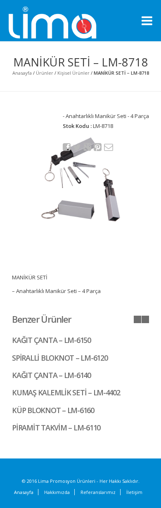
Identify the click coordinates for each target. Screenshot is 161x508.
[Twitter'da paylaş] (77, 147)
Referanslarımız (98, 492)
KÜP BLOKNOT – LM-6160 (53, 410)
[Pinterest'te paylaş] (98, 147)
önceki (137, 319)
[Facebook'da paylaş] (67, 147)
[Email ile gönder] (108, 147)
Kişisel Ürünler (73, 73)
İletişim (134, 492)
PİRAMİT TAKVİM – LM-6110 (56, 427)
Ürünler (44, 73)
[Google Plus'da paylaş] (87, 147)
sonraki (145, 319)
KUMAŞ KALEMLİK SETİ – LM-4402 (66, 392)
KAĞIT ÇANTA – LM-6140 (51, 375)
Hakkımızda (57, 492)
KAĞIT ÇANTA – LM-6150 (51, 340)
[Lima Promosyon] (62, 23)
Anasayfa (22, 73)
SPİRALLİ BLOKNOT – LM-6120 (59, 358)
